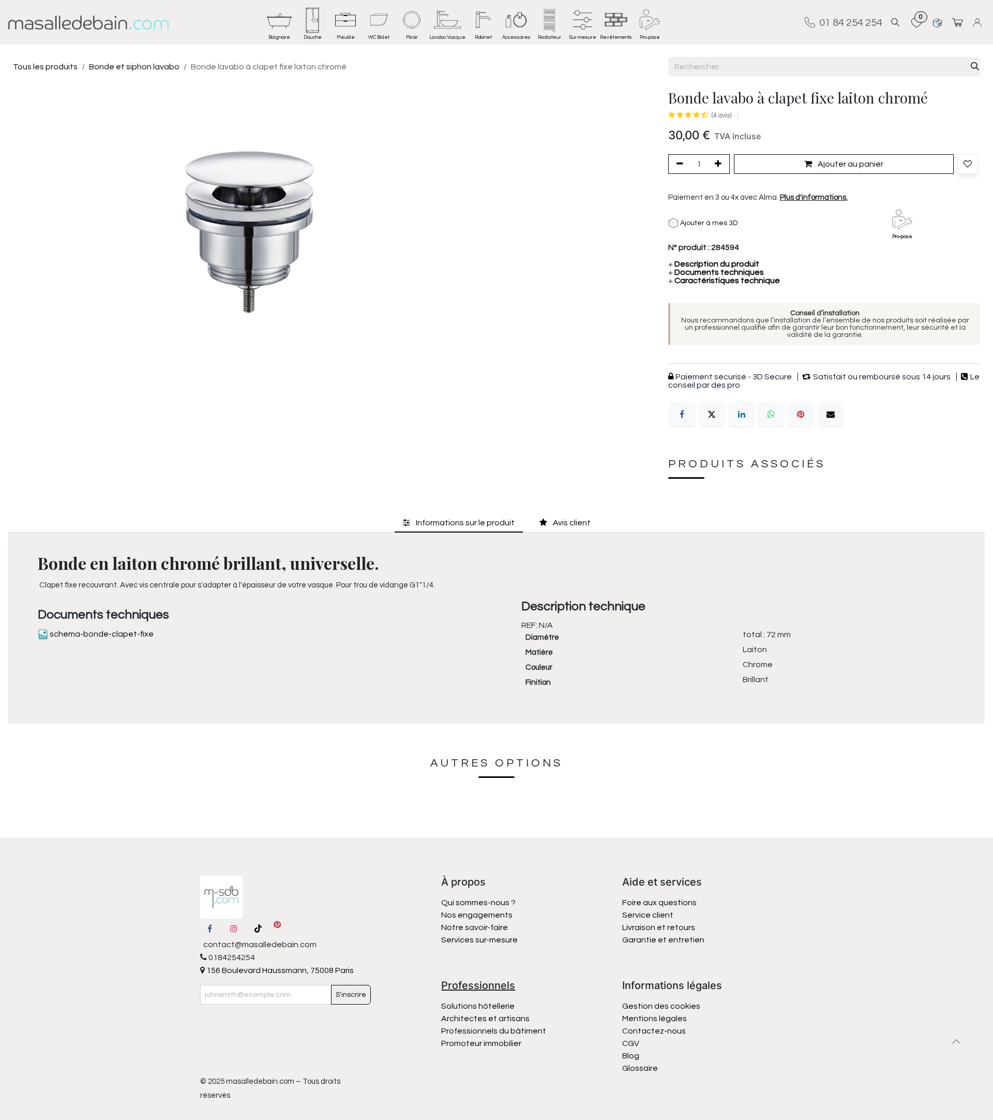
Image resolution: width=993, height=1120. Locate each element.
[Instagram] (233, 928)
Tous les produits (45, 67)
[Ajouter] (720, 164)
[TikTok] (258, 928)
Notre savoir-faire (474, 927)
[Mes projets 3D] (937, 22)
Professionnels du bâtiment (493, 1031)
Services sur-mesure (479, 940)
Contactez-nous (654, 1031)
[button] (895, 22)
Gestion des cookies (661, 1006)
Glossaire (640, 1068)
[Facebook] (682, 414)
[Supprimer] (678, 164)
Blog (630, 1056)
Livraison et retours (658, 927)
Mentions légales (654, 1018)
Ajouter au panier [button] (849, 164)
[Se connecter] (979, 22)
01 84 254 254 (848, 22)
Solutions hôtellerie (478, 1006)
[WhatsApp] (771, 414)
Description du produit (713, 264)
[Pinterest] (800, 414)
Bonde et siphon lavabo (134, 67)
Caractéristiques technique (724, 280)
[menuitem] (279, 22)
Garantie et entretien (663, 940)
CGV (630, 1043)
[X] (711, 414)
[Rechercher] (975, 67)
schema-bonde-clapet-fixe (101, 634)
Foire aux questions (659, 902)
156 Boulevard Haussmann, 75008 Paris (279, 970)
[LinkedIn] (741, 414)
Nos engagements (477, 915)
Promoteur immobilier (481, 1043)
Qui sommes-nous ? (478, 902)
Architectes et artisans (485, 1018)
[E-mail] (830, 414)
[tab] (458, 523)
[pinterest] (277, 928)
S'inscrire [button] (351, 994)
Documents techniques (716, 272)
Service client (647, 915)
